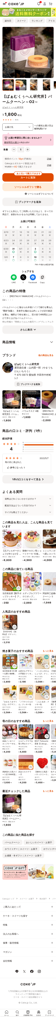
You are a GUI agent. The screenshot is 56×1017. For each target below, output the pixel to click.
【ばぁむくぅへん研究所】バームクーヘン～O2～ (10, 414)
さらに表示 (26, 329)
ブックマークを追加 (30, 201)
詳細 (49, 158)
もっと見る (48, 651)
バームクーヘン (12, 842)
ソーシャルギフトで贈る (28, 186)
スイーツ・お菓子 (27, 899)
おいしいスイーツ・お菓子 (39, 842)
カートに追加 (28, 176)
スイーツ (21, 20)
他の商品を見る (46, 355)
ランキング (37, 20)
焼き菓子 (43, 899)
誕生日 (8, 20)
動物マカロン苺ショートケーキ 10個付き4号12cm (32, 553)
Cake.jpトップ (8, 899)
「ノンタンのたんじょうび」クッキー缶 (42, 673)
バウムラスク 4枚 (30, 411)
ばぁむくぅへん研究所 (12, 107)
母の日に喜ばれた (13, 462)
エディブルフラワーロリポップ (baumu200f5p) (32, 596)
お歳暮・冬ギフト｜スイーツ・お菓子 (23, 855)
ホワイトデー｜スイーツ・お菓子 (21, 849)
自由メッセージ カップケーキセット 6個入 (9, 743)
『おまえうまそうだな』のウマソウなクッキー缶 (9, 704)
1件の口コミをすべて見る (26, 479)
